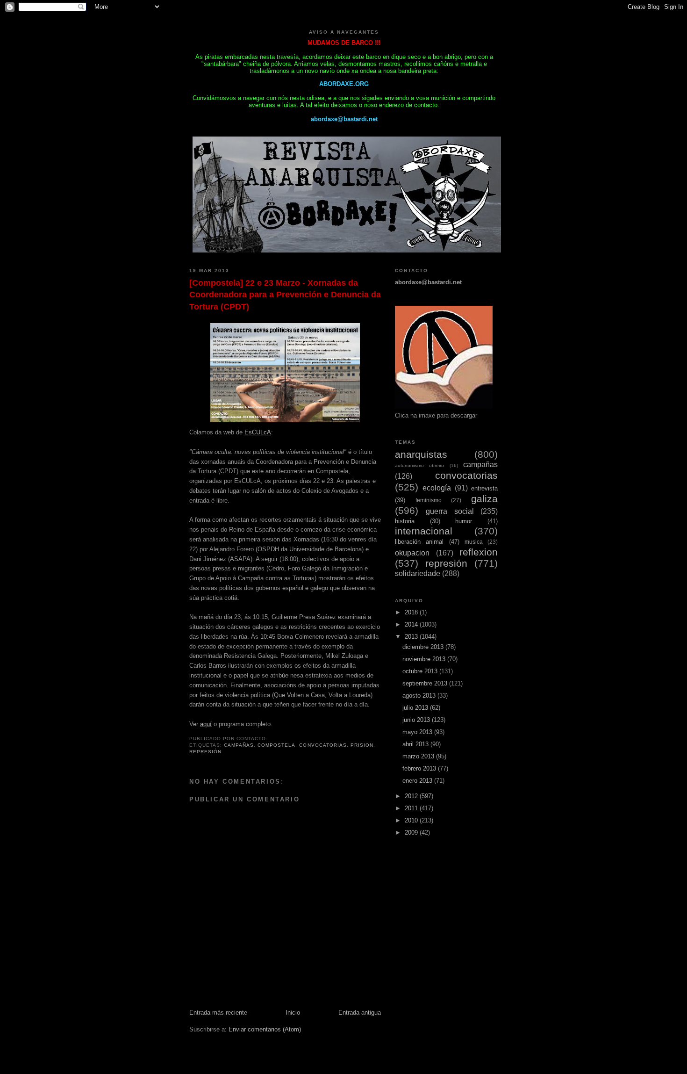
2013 (412, 636)
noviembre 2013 (424, 659)
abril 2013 (416, 744)
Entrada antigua (359, 1012)
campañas (239, 745)
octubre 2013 (420, 671)
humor (463, 521)
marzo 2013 (419, 756)
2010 (412, 820)
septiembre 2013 (425, 683)
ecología (436, 488)
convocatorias (322, 745)
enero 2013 (418, 780)
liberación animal (419, 541)
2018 (412, 612)
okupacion (412, 553)
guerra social (449, 511)
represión (205, 751)
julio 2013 (416, 707)
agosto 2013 (419, 695)
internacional (423, 531)
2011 (412, 808)
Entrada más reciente (218, 1012)
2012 (412, 796)
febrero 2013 (420, 768)
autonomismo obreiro (419, 465)
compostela (276, 745)
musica (474, 542)
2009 (412, 832)
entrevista (484, 488)
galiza (484, 498)
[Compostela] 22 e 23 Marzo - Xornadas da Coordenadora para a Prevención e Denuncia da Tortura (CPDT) (285, 294)
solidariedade (417, 573)
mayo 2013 (418, 731)
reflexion (478, 552)
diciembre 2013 (423, 646)
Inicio (293, 1012)
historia (405, 521)
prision (362, 745)
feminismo (428, 500)
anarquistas (421, 454)
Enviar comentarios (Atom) (265, 1029)
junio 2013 (417, 719)
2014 (412, 624)
